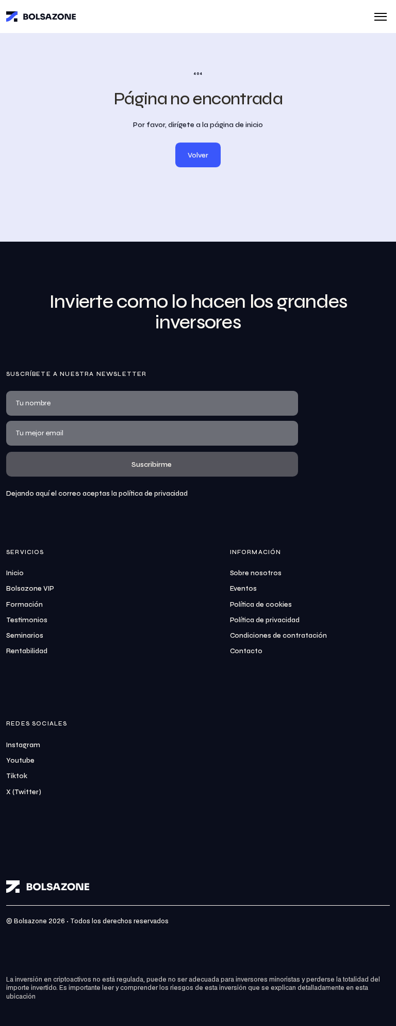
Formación (24, 605)
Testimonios (26, 620)
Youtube (20, 760)
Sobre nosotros (256, 573)
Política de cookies (261, 605)
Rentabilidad (26, 651)
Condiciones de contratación (278, 636)
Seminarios (24, 636)
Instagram (23, 745)
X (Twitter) (23, 792)
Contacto (246, 651)
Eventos (243, 589)
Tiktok (16, 776)
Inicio (15, 573)
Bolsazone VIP (30, 589)
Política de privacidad (265, 620)
